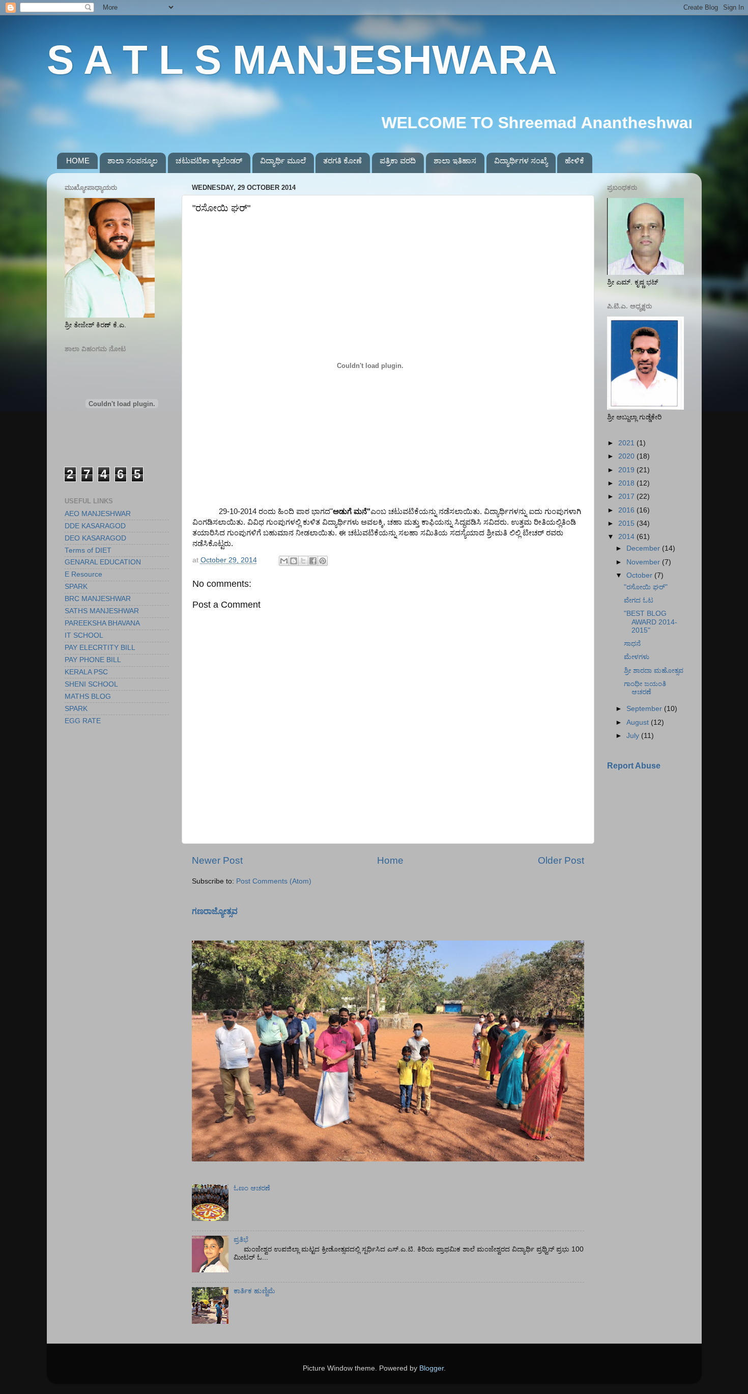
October (640, 575)
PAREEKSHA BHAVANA (102, 623)
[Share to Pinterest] (323, 561)
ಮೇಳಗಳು (636, 657)
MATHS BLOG (88, 696)
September (645, 709)
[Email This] (284, 561)
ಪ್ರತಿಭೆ (241, 1239)
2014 (627, 536)
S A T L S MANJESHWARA (302, 59)
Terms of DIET (88, 550)
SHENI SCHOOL (91, 684)
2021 (627, 443)
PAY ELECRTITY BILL (100, 647)
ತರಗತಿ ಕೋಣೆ (342, 160)
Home (390, 860)
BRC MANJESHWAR (98, 599)
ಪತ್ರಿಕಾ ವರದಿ (398, 160)
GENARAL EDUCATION (103, 562)
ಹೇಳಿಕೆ (574, 160)
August (638, 722)
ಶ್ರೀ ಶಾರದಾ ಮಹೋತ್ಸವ (653, 670)
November (644, 562)
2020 (627, 456)
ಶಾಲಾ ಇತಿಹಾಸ (455, 160)
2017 (627, 496)
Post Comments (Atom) (273, 881)
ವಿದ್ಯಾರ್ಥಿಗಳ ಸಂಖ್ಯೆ (521, 160)
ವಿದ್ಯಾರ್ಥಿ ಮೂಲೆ (283, 160)
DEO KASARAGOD (95, 538)
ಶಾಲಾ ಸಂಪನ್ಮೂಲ (132, 160)
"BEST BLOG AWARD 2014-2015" (650, 622)
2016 (627, 510)
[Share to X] (303, 561)
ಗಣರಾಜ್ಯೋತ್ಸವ (215, 911)
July (633, 735)
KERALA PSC (86, 672)
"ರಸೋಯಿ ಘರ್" (646, 587)
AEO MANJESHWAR (98, 514)
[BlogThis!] (294, 561)
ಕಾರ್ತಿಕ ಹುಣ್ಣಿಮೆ (254, 1291)
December (644, 548)
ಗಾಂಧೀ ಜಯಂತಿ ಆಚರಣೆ (645, 688)
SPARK (76, 586)
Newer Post (217, 860)
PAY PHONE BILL (93, 660)
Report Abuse (633, 765)
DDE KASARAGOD (95, 526)
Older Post (561, 860)
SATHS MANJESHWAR (102, 611)
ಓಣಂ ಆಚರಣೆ (252, 1188)
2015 (627, 523)
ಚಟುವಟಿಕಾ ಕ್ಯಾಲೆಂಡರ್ (209, 160)
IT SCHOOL (84, 635)
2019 (627, 470)
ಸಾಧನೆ (632, 643)
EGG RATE (83, 721)
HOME (78, 160)
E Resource (83, 574)
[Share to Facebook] (313, 561)
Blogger (431, 1368)
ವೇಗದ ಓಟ (638, 600)
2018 (627, 483)
